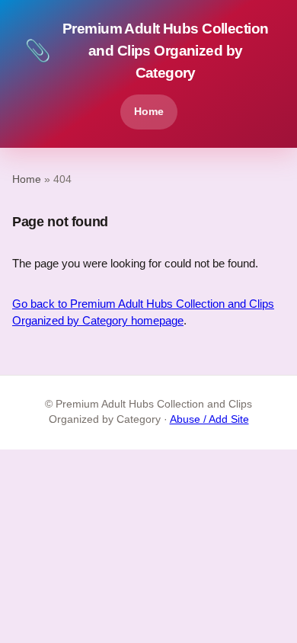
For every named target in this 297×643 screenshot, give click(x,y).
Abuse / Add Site (209, 419)
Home (149, 111)
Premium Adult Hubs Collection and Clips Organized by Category (146, 51)
